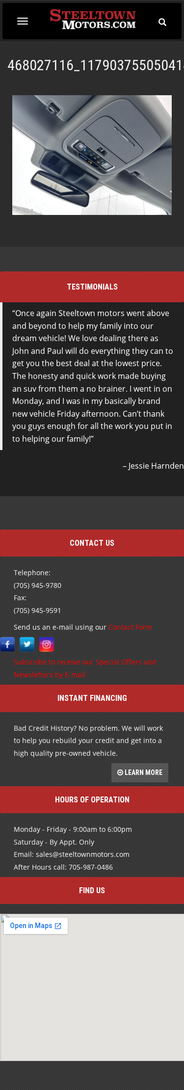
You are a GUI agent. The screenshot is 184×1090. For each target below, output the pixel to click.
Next (176, 504)
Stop (96, 484)
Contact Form (130, 627)
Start (88, 484)
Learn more (142, 772)
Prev (8, 504)
